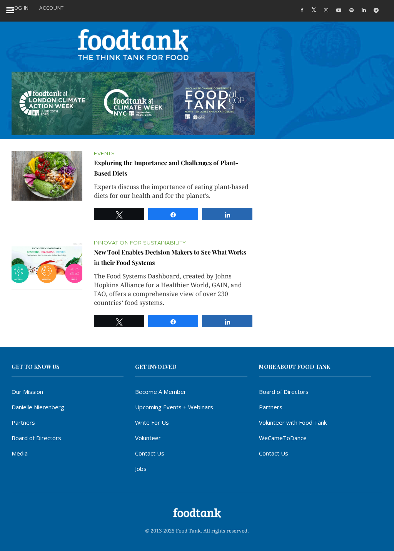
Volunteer (148, 438)
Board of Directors (36, 438)
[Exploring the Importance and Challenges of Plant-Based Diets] (47, 176)
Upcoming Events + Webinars (174, 407)
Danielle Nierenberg (38, 407)
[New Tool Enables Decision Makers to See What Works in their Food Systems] (47, 265)
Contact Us (149, 453)
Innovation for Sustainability (140, 242)
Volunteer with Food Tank (293, 422)
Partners (23, 422)
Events (104, 153)
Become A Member (160, 391)
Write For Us (152, 422)
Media (20, 453)
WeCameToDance (283, 438)
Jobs (141, 468)
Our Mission (27, 391)
